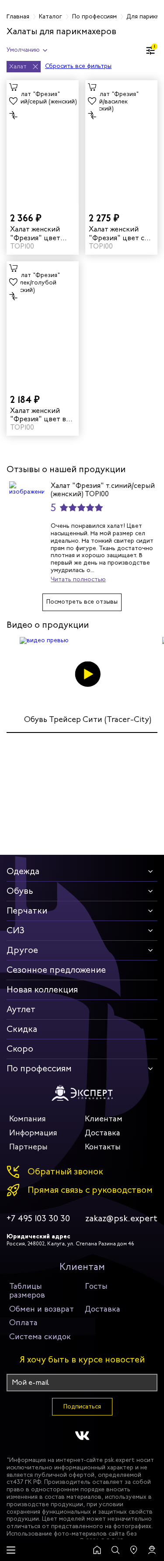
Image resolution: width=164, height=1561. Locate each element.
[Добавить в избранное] (14, 101)
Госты (96, 1286)
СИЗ (15, 930)
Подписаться (82, 1406)
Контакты (103, 1146)
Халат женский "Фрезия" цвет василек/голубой (41, 414)
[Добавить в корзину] (14, 87)
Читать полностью (75, 579)
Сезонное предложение (56, 970)
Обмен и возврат (41, 1309)
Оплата (23, 1322)
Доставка (102, 1132)
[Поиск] (115, 1550)
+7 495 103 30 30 (38, 1218)
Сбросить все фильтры (78, 66)
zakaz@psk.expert (121, 1218)
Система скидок (40, 1336)
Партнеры (28, 1146)
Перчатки (27, 911)
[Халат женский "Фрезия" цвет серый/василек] (121, 142)
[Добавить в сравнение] (14, 115)
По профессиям (39, 1068)
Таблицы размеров (27, 1290)
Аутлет (21, 1009)
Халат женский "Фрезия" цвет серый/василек (120, 233)
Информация (33, 1132)
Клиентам (103, 1118)
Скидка (22, 1029)
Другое (22, 950)
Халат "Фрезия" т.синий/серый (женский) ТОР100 (100, 489)
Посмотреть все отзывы (82, 601)
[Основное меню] (11, 1550)
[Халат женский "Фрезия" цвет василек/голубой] (43, 323)
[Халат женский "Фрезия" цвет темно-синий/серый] (43, 142)
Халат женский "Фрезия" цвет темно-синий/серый (35, 233)
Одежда (23, 871)
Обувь (20, 891)
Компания (27, 1118)
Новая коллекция (42, 990)
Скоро (20, 1049)
